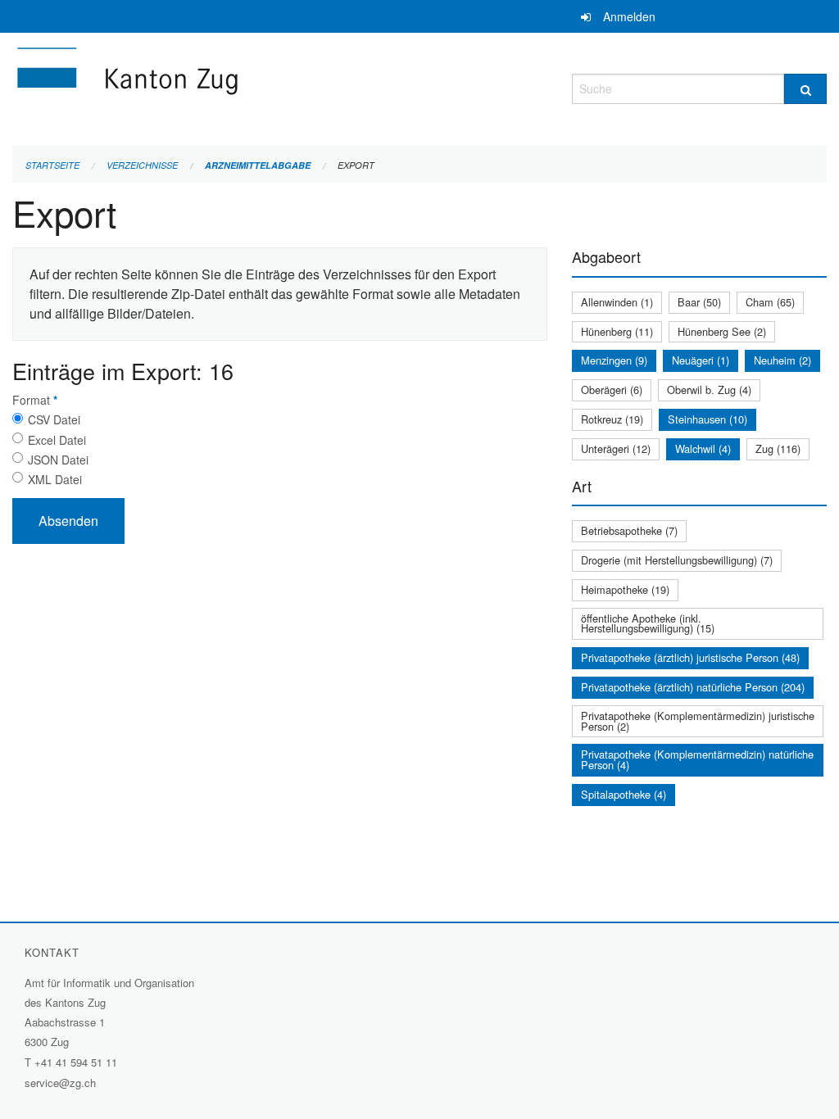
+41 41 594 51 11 (75, 1062)
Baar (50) (699, 302)
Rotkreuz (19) (612, 419)
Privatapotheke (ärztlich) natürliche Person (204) (693, 687)
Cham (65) (770, 302)
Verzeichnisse (142, 165)
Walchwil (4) (703, 448)
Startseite (52, 165)
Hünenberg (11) (617, 331)
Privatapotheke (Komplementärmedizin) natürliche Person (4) (697, 759)
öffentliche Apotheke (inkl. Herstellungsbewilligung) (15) (647, 623)
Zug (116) (777, 448)
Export (356, 165)
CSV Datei (54, 419)
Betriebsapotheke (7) (629, 530)
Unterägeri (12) (616, 448)
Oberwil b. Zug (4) (709, 389)
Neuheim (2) (782, 360)
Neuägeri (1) (700, 360)
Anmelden (629, 16)
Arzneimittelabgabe (258, 165)
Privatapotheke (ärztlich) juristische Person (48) (690, 657)
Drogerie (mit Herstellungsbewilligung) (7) (677, 560)
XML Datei (55, 479)
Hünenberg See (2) (722, 331)
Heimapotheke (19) (625, 589)
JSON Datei (58, 459)
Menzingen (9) (614, 360)
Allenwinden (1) (617, 302)
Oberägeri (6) (611, 389)
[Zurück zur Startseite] (225, 86)
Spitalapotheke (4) (623, 794)
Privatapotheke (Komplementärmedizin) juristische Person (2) (697, 721)
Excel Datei (57, 440)
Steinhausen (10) (707, 419)
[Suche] (805, 89)
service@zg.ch (60, 1082)
